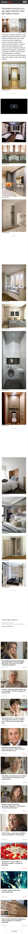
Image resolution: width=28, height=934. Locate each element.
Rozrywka (24, 667)
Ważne (6, 2)
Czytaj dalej (14, 931)
